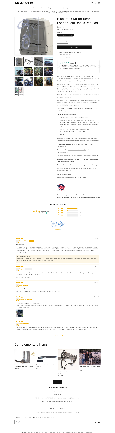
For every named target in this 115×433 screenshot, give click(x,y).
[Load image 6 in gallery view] (38, 71)
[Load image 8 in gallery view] (19, 81)
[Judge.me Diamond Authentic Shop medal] (53, 224)
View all (57, 382)
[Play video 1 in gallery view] (28, 71)
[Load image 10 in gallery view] (38, 81)
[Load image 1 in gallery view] (19, 61)
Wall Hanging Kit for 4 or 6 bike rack (23, 366)
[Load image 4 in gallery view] (48, 61)
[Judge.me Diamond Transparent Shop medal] (61, 224)
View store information (65, 57)
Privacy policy (52, 432)
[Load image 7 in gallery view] (48, 71)
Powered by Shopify (35, 432)
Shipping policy (69, 432)
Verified (57, 229)
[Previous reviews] (58, 66)
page (96, 165)
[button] (23, 8)
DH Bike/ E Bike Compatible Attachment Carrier (68, 372)
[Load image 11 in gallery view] (48, 81)
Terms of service (60, 432)
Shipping (59, 29)
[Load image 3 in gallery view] (38, 61)
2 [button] (55, 335)
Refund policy (44, 432)
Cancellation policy (89, 432)
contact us (69, 401)
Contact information (78, 432)
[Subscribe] (41, 422)
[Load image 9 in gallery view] (28, 81)
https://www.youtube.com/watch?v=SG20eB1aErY (72, 177)
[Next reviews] (99, 66)
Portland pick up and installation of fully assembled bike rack (89, 367)
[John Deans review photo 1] (19, 313)
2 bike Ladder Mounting (65, 35)
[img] (19, 238)
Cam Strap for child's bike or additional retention (46, 365)
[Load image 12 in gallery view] (19, 91)
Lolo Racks (27, 432)
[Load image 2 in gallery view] (28, 61)
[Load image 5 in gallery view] (19, 71)
